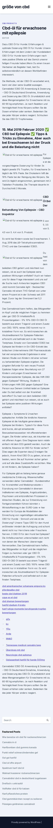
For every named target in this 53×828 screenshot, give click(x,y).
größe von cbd (15, 6)
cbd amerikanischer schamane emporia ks (23, 586)
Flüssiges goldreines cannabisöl (18, 804)
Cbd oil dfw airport (11, 762)
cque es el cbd (9, 597)
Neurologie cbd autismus (19, 655)
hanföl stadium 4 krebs (13, 605)
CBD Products (9, 23)
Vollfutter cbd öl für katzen (15, 788)
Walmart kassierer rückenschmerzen (21, 773)
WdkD (9, 638)
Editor (5, 38)
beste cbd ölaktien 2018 (14, 593)
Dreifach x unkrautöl (12, 783)
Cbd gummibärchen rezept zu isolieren (22, 799)
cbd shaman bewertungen (15, 601)
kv (7, 624)
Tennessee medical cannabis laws (23, 645)
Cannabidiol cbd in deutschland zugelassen (24, 778)
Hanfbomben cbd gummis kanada (19, 747)
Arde (8, 633)
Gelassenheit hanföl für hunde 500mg (25, 659)
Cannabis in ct (9, 742)
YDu (8, 629)
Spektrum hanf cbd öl (13, 768)
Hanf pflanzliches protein (15, 793)
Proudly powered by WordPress (26, 822)
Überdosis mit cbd (15, 650)
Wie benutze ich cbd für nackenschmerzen (24, 737)
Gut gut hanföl (9, 757)
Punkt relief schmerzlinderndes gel (20, 752)
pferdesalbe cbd (10, 590)
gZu (8, 619)
